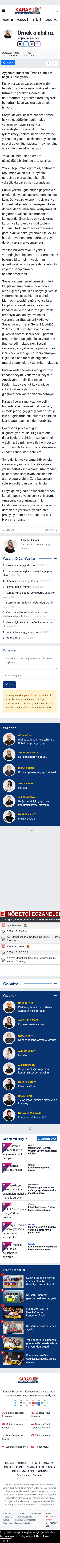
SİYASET (20, 1467)
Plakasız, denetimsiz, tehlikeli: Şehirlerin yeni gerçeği (36, 741)
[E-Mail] (20, 44)
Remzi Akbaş (26, 768)
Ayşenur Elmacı (28, 38)
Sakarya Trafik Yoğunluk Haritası (40, 1426)
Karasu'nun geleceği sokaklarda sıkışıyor (30, 592)
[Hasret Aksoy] (9, 816)
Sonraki (50, 529)
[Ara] (56, 11)
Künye (6, 1520)
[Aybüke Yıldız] (9, 785)
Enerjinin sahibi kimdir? (32, 1117)
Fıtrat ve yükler (27, 818)
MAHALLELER (35, 1467)
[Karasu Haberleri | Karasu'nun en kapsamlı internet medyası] (30, 10)
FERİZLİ (36, 20)
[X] (32, 44)
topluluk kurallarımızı (33, 695)
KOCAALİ (22, 20)
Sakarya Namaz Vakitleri (12, 1426)
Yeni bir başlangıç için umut (22, 632)
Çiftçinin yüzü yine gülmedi (22, 581)
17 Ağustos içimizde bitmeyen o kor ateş (37, 1101)
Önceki (9, 529)
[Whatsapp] (45, 1403)
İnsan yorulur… (15, 638)
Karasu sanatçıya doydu (20, 565)
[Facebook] (26, 44)
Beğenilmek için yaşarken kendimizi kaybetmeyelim (33, 803)
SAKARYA (51, 20)
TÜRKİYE (7, 1517)
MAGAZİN (28, 1471)
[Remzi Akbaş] (9, 770)
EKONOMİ (42, 1471)
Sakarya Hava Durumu (40, 1414)
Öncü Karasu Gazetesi (30, 1475)
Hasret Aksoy (27, 814)
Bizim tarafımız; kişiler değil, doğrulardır (30, 602)
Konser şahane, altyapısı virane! (37, 772)
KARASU (7, 20)
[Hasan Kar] (9, 1099)
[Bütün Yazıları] (55, 558)
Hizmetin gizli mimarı (19, 586)
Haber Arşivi (42, 1446)
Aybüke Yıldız (26, 783)
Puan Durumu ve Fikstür (12, 1437)
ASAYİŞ (8, 1467)
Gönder (9, 684)
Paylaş (9, 62)
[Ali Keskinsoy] (9, 800)
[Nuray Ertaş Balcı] (9, 1115)
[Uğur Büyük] (9, 739)
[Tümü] (55, 728)
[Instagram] (37, 44)
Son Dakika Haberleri (16, 1446)
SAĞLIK (50, 1467)
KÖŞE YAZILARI (25, 1517)
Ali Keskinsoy (26, 797)
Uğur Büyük (25, 735)
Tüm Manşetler (43, 1435)
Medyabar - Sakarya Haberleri (17, 1523)
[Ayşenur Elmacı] (8, 33)
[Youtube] (33, 1403)
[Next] (39, 1403)
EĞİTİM (15, 1471)
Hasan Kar (25, 1096)
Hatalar (22, 787)
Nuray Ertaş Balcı (29, 1113)
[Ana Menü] (3, 10)
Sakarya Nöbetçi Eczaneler (13, 1414)
